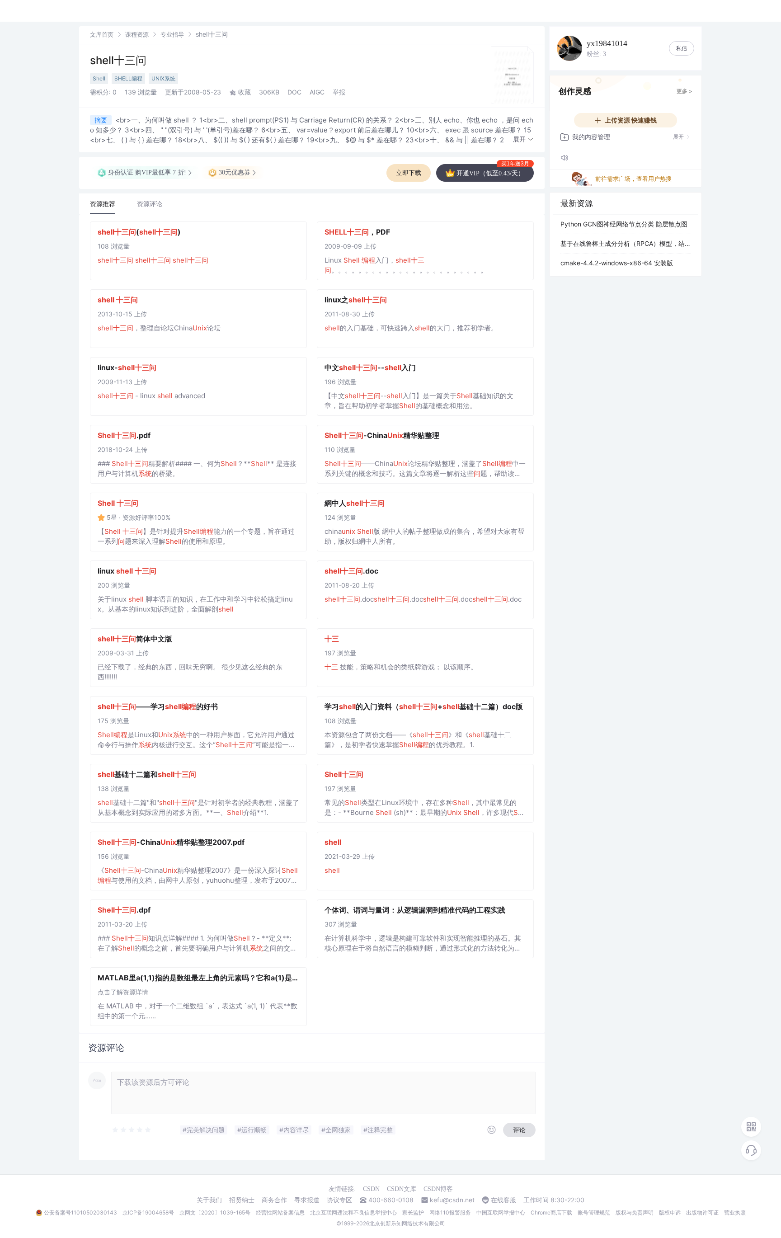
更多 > (684, 91)
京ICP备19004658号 (148, 1212)
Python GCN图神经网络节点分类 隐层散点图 (623, 224)
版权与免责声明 (635, 1212)
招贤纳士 (241, 1200)
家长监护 (413, 1212)
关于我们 (209, 1200)
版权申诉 (670, 1212)
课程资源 (137, 34)
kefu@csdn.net (452, 1200)
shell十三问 (118, 60)
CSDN (371, 1189)
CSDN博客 (438, 1189)
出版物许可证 (702, 1212)
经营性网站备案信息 (280, 1212)
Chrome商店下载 (551, 1212)
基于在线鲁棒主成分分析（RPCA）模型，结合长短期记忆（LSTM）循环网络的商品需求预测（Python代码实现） (625, 243)
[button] (523, 139)
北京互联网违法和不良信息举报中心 (353, 1212)
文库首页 (101, 34)
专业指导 (172, 34)
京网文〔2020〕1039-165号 (214, 1212)
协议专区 (339, 1200)
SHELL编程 (128, 78)
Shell (99, 78)
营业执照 (735, 1212)
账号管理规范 (594, 1212)
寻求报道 (307, 1200)
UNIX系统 (163, 78)
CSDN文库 (401, 1189)
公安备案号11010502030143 (80, 1212)
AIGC (317, 92)
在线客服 (503, 1200)
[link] (101, 34)
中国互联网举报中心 (500, 1212)
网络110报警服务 (450, 1212)
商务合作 (274, 1200)
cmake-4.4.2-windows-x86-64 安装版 (616, 263)
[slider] (132, 1129)
